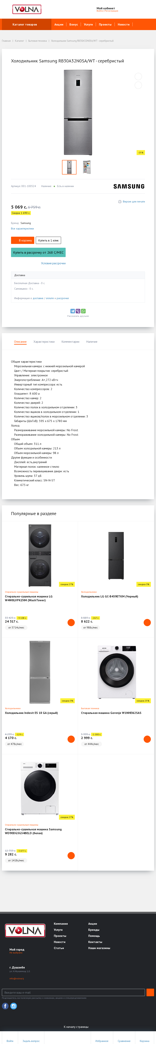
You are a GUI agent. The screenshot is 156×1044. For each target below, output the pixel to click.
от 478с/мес (14, 744)
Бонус (73, 24)
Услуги (88, 24)
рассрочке (63, 298)
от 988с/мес (90, 627)
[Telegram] (72, 311)
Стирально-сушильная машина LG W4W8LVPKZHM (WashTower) (29, 598)
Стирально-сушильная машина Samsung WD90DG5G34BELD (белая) (33, 831)
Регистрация (111, 10)
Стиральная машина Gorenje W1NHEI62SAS (111, 713)
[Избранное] (130, 9)
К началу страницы (76, 1027)
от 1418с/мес (16, 860)
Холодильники (89, 591)
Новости (124, 24)
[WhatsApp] (83, 311)
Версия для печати (134, 201)
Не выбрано (16, 952)
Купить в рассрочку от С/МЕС (38, 252)
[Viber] (78, 311)
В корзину (25, 240)
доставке (38, 298)
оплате (50, 298)
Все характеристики (22, 228)
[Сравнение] (139, 9)
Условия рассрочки (53, 263)
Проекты (105, 24)
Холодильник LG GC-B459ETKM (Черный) (109, 596)
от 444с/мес (91, 744)
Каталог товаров (25, 24)
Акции (58, 24)
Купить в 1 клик (48, 240)
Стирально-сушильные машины (21, 591)
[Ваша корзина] (148, 9)
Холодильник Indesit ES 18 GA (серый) (31, 713)
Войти (100, 10)
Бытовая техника (90, 708)
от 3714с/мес (16, 627)
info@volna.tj (17, 978)
